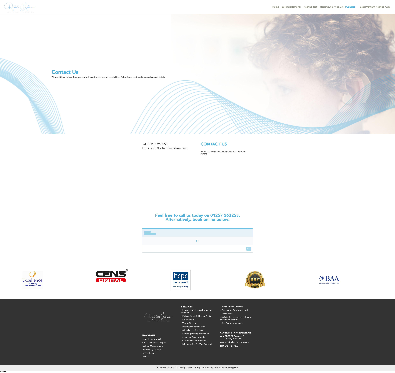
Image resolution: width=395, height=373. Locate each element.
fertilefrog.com (231, 368)
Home (275, 7)
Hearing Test (310, 7)
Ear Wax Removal (291, 7)
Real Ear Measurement (152, 346)
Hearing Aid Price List (331, 7)
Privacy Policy (148, 353)
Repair (163, 343)
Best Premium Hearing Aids (375, 7)
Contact (350, 7)
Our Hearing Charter (151, 350)
